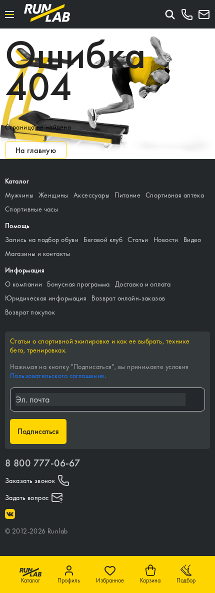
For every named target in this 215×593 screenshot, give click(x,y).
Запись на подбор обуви (41, 239)
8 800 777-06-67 (42, 463)
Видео (193, 239)
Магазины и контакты (37, 253)
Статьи (138, 239)
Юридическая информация (45, 298)
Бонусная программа (78, 284)
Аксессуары (92, 195)
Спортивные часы (31, 209)
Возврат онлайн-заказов (128, 298)
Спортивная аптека (175, 195)
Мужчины (19, 195)
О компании (23, 284)
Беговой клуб (103, 239)
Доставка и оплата (143, 284)
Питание (127, 195)
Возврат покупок (30, 312)
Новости (166, 239)
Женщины (53, 195)
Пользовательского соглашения (57, 375)
